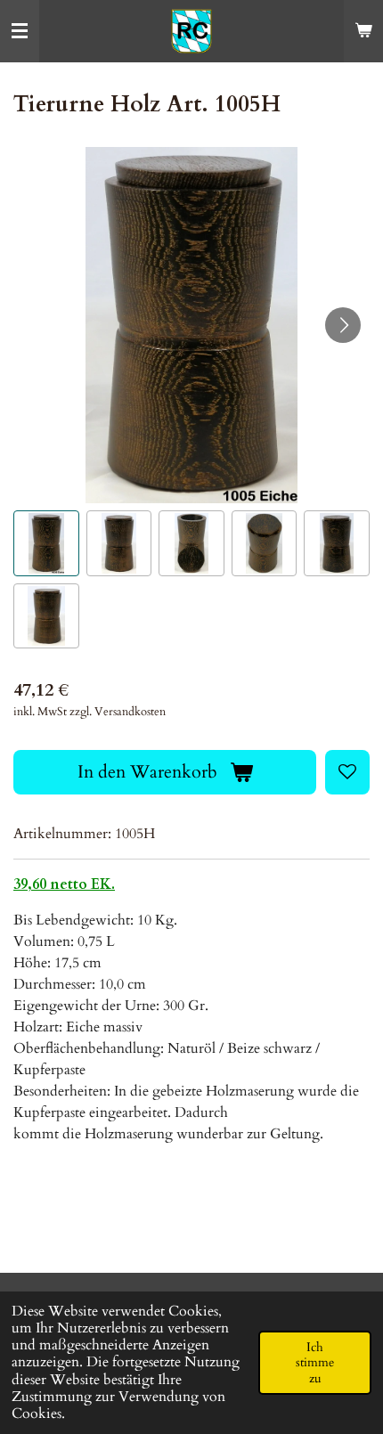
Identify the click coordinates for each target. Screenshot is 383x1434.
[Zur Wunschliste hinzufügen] (347, 772)
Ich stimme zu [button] (315, 1363)
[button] (46, 543)
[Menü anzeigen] (19, 31)
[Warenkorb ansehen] (363, 31)
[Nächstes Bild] (343, 325)
